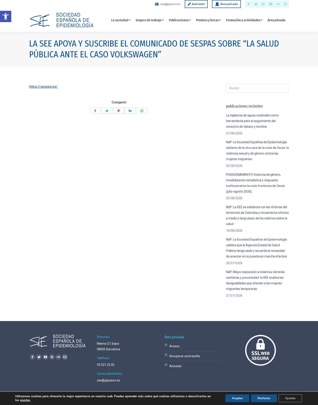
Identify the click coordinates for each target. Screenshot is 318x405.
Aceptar (237, 398)
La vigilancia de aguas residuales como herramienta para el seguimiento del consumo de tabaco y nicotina (252, 121)
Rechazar (263, 398)
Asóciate (175, 366)
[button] (5, 16)
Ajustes (290, 398)
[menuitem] (120, 20)
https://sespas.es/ (43, 87)
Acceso (174, 346)
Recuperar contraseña (184, 356)
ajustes (25, 400)
